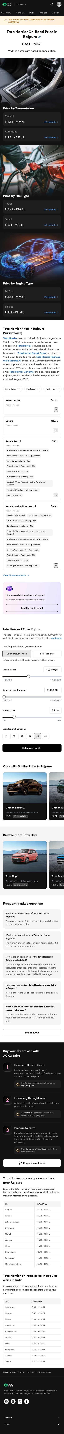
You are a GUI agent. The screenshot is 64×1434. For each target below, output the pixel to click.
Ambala (8, 1210)
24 (14, 736)
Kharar (8, 1246)
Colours (55, 12)
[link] (25, 787)
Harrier (30, 1372)
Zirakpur (8, 1240)
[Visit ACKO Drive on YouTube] (6, 1401)
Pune (7, 1343)
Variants (20, 12)
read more (56, 638)
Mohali (8, 1234)
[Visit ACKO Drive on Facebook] (26, 1401)
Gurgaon (9, 1313)
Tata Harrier (10, 338)
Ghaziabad (10, 1307)
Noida (8, 1319)
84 (45, 736)
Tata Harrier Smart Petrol (32, 353)
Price (31, 12)
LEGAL (7, 1424)
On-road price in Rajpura (17, 812)
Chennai (9, 1355)
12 (6, 736)
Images (43, 12)
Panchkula (9, 1258)
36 (22, 736)
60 (38, 736)
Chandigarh (10, 1252)
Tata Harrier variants (21, 371)
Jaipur (8, 1361)
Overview (6, 12)
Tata (22, 1372)
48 (30, 736)
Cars (14, 1372)
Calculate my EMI (32, 747)
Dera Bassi (9, 1228)
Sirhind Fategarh (12, 1222)
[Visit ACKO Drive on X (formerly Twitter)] (19, 1401)
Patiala (8, 1216)
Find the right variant (32, 608)
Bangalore (9, 1349)
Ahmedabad (11, 1331)
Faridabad (10, 1325)
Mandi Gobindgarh (13, 1264)
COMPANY (9, 1417)
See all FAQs (32, 1032)
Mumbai (9, 1337)
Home (5, 1372)
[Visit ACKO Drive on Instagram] (13, 1401)
